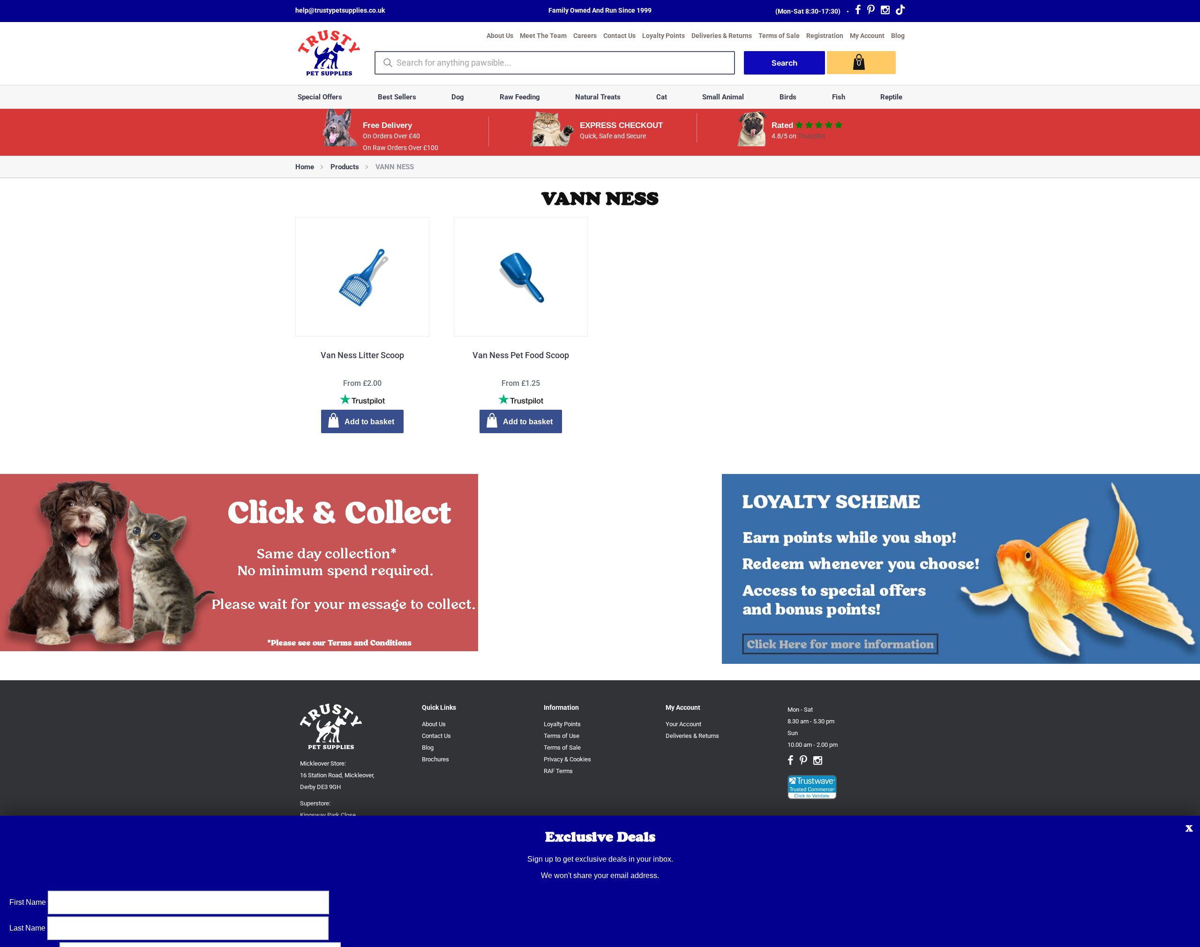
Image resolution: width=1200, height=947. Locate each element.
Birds (788, 97)
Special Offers (320, 97)
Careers (585, 35)
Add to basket (369, 421)
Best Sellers (397, 97)
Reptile (891, 97)
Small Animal (723, 97)
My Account (867, 35)
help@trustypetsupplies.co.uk (340, 10)
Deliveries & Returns (721, 35)
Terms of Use (561, 735)
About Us (500, 35)
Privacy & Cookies (567, 759)
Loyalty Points (663, 35)
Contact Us (619, 35)
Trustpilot (811, 136)
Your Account (683, 724)
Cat (661, 97)
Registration (824, 35)
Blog (898, 35)
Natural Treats (598, 97)
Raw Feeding (520, 97)
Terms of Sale (779, 35)
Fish (838, 97)
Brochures (435, 759)
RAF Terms (558, 770)
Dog (457, 97)
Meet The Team (543, 35)
